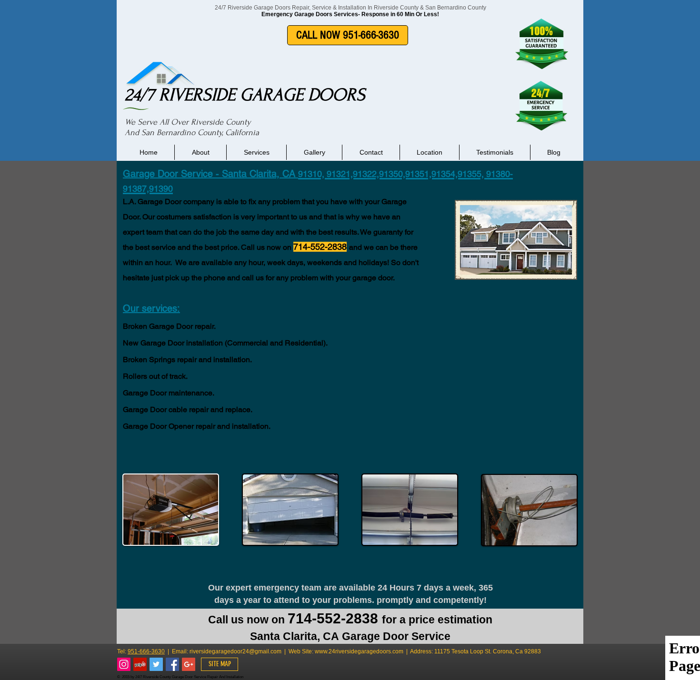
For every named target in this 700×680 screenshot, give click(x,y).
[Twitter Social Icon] (156, 664)
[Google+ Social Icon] (188, 664)
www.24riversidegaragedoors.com (359, 651)
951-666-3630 (146, 651)
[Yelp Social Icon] (140, 664)
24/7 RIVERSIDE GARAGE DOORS (245, 95)
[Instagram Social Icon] (123, 664)
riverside (201, 651)
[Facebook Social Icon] (172, 664)
